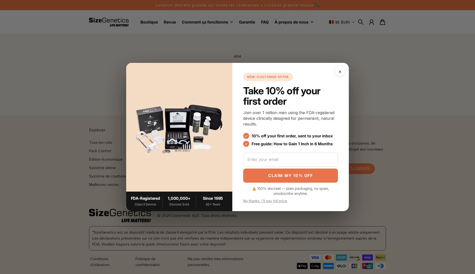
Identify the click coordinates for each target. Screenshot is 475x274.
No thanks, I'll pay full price (265, 201)
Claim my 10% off (290, 175)
